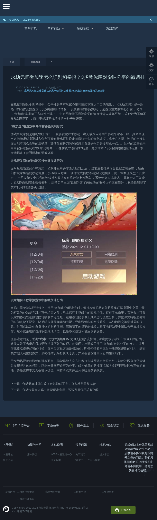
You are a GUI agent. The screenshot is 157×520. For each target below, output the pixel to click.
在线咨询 (126, 510)
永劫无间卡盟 (52, 491)
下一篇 (55, 390)
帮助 (151, 84)
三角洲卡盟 (80, 491)
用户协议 (32, 454)
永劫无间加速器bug (64, 90)
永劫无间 (125, 104)
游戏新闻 (112, 28)
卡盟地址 (8, 454)
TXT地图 (27, 511)
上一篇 (53, 383)
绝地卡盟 (53, 331)
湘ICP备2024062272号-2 (74, 507)
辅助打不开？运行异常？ (87, 460)
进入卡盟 (104, 454)
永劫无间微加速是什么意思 (39, 90)
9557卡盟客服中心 (61, 454)
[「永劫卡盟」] (82, 7)
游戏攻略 (83, 28)
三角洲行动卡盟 (25, 491)
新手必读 (8, 460)
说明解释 (56, 460)
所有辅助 (54, 28)
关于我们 (80, 454)
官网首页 (31, 28)
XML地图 (17, 511)
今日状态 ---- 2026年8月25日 (25, 19)
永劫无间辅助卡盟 (59, 322)
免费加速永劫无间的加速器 (90, 90)
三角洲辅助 (108, 491)
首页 (11, 61)
